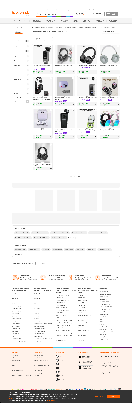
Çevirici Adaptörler (16, 308)
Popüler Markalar (103, 299)
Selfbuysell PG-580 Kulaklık (107, 130)
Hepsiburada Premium (100, 10)
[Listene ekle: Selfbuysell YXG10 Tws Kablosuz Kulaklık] (73, 78)
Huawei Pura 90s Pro (104, 309)
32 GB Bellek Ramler (61, 302)
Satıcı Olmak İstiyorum (39, 358)
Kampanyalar (69, 10)
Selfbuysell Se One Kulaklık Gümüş (86, 130)
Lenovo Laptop (37, 301)
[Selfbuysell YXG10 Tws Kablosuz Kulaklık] (65, 87)
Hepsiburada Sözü (103, 291)
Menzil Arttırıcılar (16, 323)
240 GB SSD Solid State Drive (63, 330)
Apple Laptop (37, 303)
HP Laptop (36, 318)
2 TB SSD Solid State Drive (62, 300)
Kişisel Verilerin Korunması (18, 368)
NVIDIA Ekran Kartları (61, 305)
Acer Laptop (81, 340)
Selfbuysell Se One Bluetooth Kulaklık (109, 97)
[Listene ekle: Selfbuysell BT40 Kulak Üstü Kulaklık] (95, 46)
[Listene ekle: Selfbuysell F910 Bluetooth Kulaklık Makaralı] (73, 110)
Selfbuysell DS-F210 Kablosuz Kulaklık (87, 97)
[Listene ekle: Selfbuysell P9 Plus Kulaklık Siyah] (73, 46)
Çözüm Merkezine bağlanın (109, 356)
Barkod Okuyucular (16, 333)
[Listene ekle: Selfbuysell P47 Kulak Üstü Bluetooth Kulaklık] (51, 145)
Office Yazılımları (16, 326)
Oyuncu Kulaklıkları (16, 338)
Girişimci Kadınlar (78, 10)
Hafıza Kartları (81, 325)
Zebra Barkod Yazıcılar (39, 328)
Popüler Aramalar (103, 296)
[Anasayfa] (33, 27)
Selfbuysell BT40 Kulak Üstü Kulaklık (87, 65)
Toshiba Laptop (37, 341)
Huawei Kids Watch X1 (104, 304)
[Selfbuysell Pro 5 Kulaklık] (42, 119)
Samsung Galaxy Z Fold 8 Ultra (106, 332)
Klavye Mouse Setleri (83, 323)
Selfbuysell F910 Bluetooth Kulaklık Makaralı (63, 130)
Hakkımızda (15, 355)
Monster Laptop (37, 298)
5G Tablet (101, 321)
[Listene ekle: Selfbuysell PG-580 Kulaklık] (118, 110)
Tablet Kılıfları (81, 333)
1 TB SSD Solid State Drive (62, 295)
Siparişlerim (48, 10)
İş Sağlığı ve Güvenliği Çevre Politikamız (21, 375)
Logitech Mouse (38, 336)
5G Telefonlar (102, 324)
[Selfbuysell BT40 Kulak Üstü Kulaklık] (87, 55)
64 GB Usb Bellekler (60, 312)
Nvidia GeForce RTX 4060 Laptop (64, 323)
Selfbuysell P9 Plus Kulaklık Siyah (63, 65)
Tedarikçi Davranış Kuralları (40, 363)
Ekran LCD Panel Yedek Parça (19, 341)
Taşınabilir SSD (15, 331)
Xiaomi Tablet (37, 313)
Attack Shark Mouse (39, 333)
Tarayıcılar (80, 295)
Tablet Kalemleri (81, 312)
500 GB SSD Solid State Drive (63, 307)
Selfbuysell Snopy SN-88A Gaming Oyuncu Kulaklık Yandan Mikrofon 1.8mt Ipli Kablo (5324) (41, 98)
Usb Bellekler (15, 316)
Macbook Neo (102, 311)
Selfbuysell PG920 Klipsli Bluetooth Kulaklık (41, 66)
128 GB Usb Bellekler (61, 315)
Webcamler (80, 328)
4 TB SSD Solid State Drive (62, 338)
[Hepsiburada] (20, 12)
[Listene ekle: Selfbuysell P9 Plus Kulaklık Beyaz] (118, 46)
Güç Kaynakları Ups (17, 311)
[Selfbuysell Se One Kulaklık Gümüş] (87, 119)
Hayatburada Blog (38, 355)
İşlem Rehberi (37, 375)
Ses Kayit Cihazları (16, 328)
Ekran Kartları (81, 320)
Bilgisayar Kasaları (16, 318)
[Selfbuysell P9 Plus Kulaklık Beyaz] (110, 55)
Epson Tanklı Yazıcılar (39, 326)
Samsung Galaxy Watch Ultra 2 (106, 337)
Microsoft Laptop (82, 343)
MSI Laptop (36, 316)
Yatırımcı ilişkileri (16, 360)
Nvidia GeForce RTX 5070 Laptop (64, 333)
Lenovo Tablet (37, 306)
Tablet (13, 296)
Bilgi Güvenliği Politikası (17, 370)
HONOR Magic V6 (103, 339)
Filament (14, 336)
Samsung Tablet (38, 296)
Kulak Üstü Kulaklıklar (83, 307)
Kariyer (14, 365)
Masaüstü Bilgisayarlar (17, 306)
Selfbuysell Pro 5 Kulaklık (39, 130)
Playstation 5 (102, 316)
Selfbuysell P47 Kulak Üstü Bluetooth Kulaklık (42, 164)
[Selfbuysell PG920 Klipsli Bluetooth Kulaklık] (42, 55)
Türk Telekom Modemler (40, 331)
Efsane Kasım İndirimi (104, 301)
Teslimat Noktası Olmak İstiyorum (42, 368)
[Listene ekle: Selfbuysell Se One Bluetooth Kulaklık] (118, 78)
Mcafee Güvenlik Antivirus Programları (43, 338)
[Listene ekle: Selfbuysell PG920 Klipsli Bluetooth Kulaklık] (51, 46)
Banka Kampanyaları (39, 373)
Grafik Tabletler (81, 338)
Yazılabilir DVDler (82, 335)
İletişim (13, 378)
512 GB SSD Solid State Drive (63, 310)
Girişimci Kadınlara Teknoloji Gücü (42, 365)
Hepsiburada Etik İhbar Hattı (110, 373)
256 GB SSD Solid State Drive (63, 325)
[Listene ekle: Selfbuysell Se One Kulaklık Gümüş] (95, 110)
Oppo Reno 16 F (103, 326)
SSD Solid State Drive (83, 297)
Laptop (13, 293)
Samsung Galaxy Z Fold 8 (105, 329)
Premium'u (22, 15)
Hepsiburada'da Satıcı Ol (114, 10)
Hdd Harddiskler (16, 321)
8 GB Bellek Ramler (60, 318)
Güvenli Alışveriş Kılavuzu (18, 373)
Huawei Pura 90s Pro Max (105, 306)
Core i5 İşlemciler (60, 328)
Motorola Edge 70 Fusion (105, 319)
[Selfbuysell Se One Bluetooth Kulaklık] (110, 87)
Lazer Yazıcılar (81, 318)
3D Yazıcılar (15, 298)
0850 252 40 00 (110, 366)
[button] (42, 72)
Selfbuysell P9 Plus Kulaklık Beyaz (108, 65)
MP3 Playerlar (15, 313)
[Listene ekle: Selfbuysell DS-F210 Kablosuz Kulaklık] (95, 78)
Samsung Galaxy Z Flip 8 (105, 334)
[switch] (27, 41)
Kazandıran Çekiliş (103, 314)
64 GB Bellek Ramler (61, 340)
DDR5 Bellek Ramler (60, 297)
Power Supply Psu (82, 310)
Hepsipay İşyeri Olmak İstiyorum (41, 360)
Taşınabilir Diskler (82, 305)
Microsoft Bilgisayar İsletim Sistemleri (43, 323)
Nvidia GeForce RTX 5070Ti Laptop (64, 335)
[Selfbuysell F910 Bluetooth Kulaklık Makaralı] (65, 119)
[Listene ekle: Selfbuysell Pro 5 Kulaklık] (51, 110)
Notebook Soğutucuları (83, 330)
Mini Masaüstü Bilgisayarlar (84, 315)
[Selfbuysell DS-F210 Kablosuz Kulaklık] (87, 87)
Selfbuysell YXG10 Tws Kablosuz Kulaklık (63, 98)
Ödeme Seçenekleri (38, 370)
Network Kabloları (82, 302)
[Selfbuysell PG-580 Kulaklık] (110, 119)
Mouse (13, 303)
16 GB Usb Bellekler (60, 343)
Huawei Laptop (37, 321)
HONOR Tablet (37, 311)
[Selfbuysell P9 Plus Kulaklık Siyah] (65, 55)
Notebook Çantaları (82, 300)
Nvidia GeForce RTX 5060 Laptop (64, 320)
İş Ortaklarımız (15, 358)
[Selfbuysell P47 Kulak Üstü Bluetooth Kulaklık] (42, 153)
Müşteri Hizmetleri (89, 10)
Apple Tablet (37, 293)
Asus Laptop (37, 308)
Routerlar (14, 301)
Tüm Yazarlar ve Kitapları (105, 294)
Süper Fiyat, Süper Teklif (58, 10)
